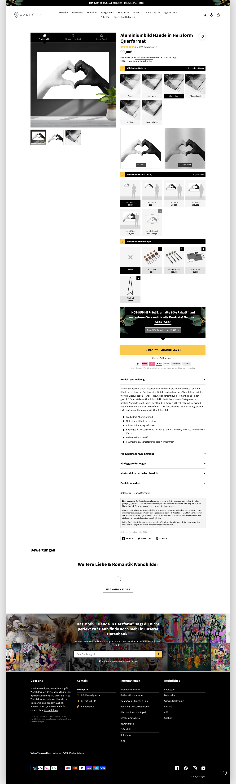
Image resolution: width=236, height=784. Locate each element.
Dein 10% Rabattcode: (161, 330)
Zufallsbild (125, 729)
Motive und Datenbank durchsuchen (119, 661)
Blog (122, 740)
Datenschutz (170, 695)
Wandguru (201, 776)
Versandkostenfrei (144, 57)
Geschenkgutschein (130, 718)
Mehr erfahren (51, 710)
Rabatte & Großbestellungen (134, 706)
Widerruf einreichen (130, 689)
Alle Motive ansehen (118, 589)
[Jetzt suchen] (158, 654)
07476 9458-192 (88, 701)
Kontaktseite (87, 706)
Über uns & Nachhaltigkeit (133, 712)
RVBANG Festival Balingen (73, 753)
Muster (201, 68)
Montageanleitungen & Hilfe (134, 701)
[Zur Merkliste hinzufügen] (202, 36)
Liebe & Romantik (141, 493)
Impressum (169, 689)
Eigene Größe (198, 174)
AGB (166, 712)
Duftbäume (125, 735)
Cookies (168, 718)
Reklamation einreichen (132, 695)
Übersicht (192, 68)
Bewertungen (127, 723)
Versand (168, 706)
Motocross (57, 753)
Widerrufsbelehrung (174, 701)
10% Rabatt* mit (134, 3)
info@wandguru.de (90, 695)
